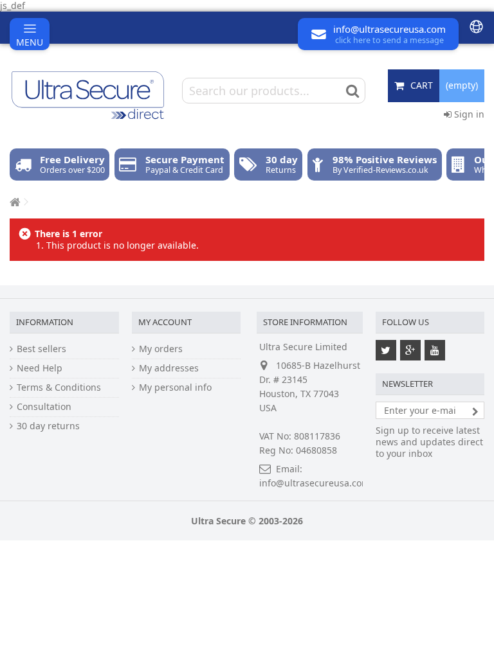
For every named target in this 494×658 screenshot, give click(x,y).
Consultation (44, 407)
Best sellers (41, 349)
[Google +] (410, 350)
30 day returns (48, 426)
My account (165, 322)
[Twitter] (386, 350)
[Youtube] (435, 350)
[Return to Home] (13, 202)
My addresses (169, 368)
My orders (161, 349)
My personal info (175, 387)
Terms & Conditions (59, 387)
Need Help (39, 368)
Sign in (468, 114)
